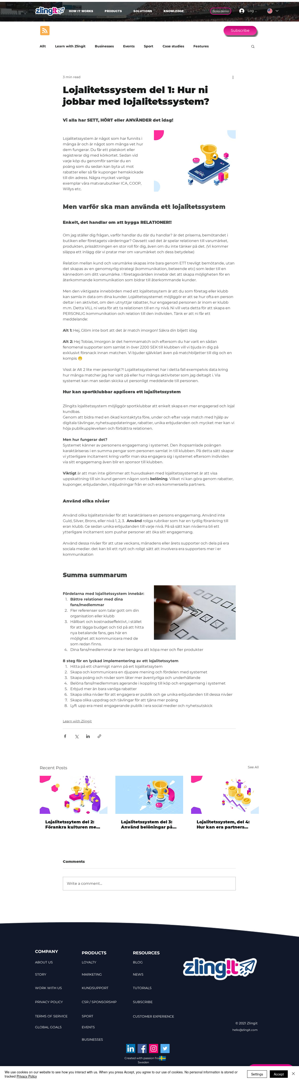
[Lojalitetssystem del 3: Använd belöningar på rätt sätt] (149, 795)
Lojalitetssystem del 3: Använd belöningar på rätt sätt (147, 824)
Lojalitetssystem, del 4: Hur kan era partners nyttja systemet (223, 824)
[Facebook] (142, 1048)
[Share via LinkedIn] (88, 736)
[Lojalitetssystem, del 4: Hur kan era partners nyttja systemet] (225, 795)
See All (253, 767)
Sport (148, 46)
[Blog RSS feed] (45, 31)
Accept (279, 1074)
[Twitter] (165, 1048)
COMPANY (46, 951)
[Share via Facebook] (65, 736)
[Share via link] (99, 736)
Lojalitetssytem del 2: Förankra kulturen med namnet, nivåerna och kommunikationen (72, 824)
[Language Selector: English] (272, 11)
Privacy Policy (27, 1076)
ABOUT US (44, 962)
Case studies (173, 46)
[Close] (293, 1074)
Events (129, 46)
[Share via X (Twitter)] (76, 736)
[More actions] (233, 77)
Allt (43, 46)
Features (201, 46)
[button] (145, 11)
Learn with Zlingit (70, 46)
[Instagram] (153, 1048)
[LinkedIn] (130, 1048)
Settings (257, 1074)
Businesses (104, 46)
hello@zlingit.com (245, 1030)
